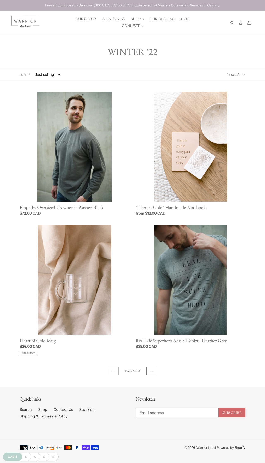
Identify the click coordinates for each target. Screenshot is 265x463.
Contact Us (63, 409)
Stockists (87, 409)
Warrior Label (206, 448)
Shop (42, 409)
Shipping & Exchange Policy (43, 416)
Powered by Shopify (231, 448)
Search (26, 409)
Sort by (25, 74)
